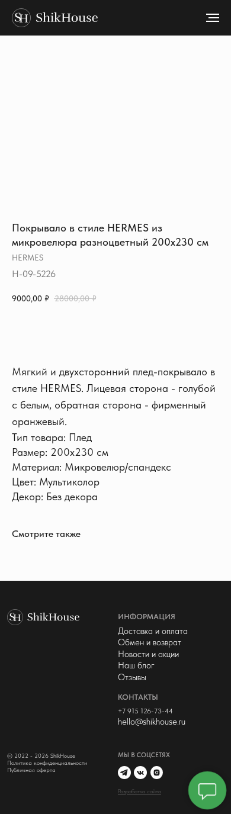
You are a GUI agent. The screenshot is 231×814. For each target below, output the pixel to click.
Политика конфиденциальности (47, 763)
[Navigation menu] (212, 18)
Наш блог (136, 665)
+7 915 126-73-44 (145, 710)
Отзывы (132, 677)
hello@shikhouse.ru (151, 721)
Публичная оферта (31, 770)
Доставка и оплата (153, 631)
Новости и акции (148, 654)
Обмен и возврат (149, 642)
